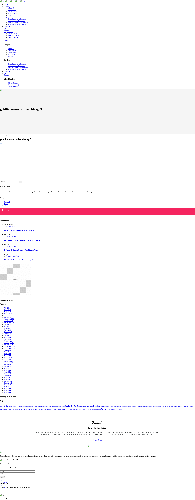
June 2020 (7, 337)
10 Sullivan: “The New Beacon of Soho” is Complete (22, 240)
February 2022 (9, 315)
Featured (7, 202)
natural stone (23, 409)
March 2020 (8, 341)
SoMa (99, 409)
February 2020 (9, 343)
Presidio (60, 409)
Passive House (48, 409)
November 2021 (9, 319)
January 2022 (8, 317)
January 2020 (8, 344)
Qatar (70, 409)
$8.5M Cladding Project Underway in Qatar (19, 230)
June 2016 (7, 388)
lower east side (169, 406)
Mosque (17, 409)
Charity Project (52, 406)
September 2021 (9, 323)
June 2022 (7, 310)
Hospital (134, 406)
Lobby (163, 406)
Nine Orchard (41, 409)
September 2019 (9, 348)
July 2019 (7, 352)
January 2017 (8, 381)
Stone (104, 409)
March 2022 (8, 313)
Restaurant (78, 409)
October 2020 (8, 333)
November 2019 (9, 346)
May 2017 (7, 379)
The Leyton (111, 409)
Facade (111, 406)
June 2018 (7, 370)
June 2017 (7, 377)
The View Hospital (118, 409)
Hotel (139, 406)
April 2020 (7, 339)
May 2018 (7, 372)
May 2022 (7, 312)
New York (32, 409)
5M (1, 406)
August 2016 (8, 385)
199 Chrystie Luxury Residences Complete (18, 260)
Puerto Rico (65, 409)
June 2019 (7, 354)
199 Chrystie (7, 406)
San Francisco (85, 409)
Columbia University (84, 406)
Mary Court (182, 406)
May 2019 (7, 355)
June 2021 (7, 328)
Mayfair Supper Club (8, 409)
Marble (176, 406)
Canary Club (33, 406)
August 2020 (8, 335)
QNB (74, 409)
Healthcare (129, 406)
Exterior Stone (105, 406)
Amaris (28, 406)
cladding (58, 406)
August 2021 (8, 324)
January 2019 (8, 361)
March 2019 (8, 357)
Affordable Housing (17, 406)
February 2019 (9, 359)
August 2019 (8, 350)
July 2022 (7, 308)
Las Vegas (153, 406)
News (6, 204)
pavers (54, 409)
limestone (158, 406)
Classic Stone (70, 405)
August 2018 (8, 366)
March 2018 (8, 374)
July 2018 (7, 368)
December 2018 (9, 363)
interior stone (145, 406)
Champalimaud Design (42, 406)
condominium (95, 406)
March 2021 (8, 332)
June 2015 (7, 392)
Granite (124, 406)
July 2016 (7, 387)
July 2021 (7, 326)
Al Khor (24, 406)
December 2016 (9, 383)
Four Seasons (117, 406)
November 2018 (9, 365)
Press (5, 205)
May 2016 (7, 390)
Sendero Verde (93, 409)
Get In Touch (97, 440)
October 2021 (8, 321)
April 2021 (7, 330)
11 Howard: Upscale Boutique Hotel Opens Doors (21, 250)
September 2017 (9, 376)
